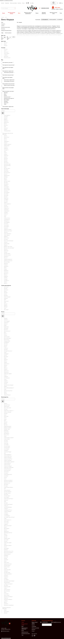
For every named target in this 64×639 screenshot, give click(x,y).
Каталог (2, 3)
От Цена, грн (2, 38)
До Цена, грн (8, 38)
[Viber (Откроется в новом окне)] (28, 3)
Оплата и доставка (13, 3)
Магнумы (3, 28)
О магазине (7, 3)
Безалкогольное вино (53, 13)
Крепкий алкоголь (44, 13)
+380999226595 (45, 8)
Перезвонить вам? (47, 624)
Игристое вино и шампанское (28, 13)
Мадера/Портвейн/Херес (6, 30)
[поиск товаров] (15, 8)
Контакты (19, 3)
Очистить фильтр (8, 32)
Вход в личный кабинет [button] (34, 623)
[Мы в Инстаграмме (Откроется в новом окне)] (26, 3)
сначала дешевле (52, 19)
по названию (59, 19)
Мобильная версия (5, 631)
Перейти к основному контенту (6, 0)
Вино (19, 13)
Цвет (2, 22)
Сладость (3, 23)
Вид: (2, 32)
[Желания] (58, 3)
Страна (2, 25)
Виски (37, 13)
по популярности (45, 19)
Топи (61, 13)
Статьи (23, 3)
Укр (31, 3)
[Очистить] (2, 113)
